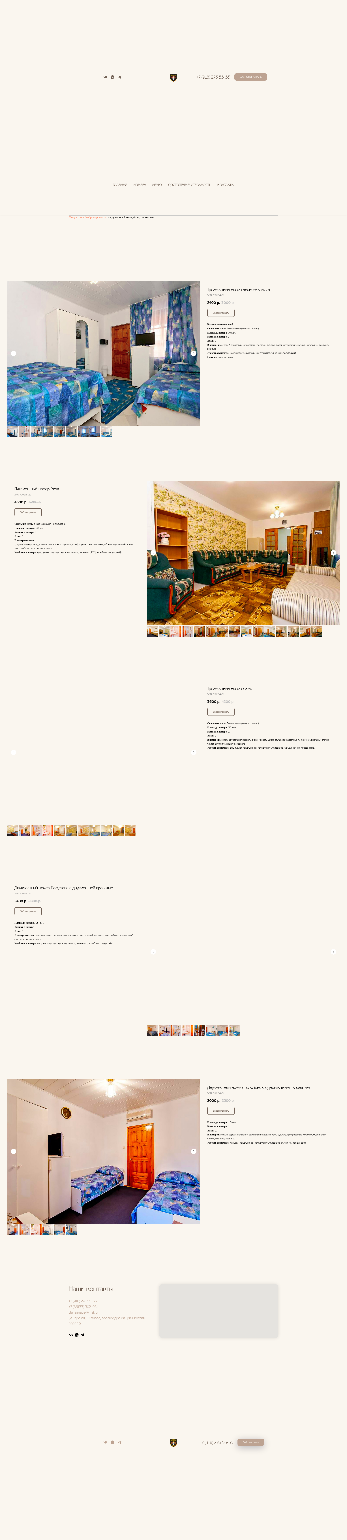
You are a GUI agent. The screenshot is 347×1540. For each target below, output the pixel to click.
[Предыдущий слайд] (13, 353)
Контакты (225, 185)
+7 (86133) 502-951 (83, 1307)
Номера (140, 185)
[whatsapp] (112, 78)
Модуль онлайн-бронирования (87, 217)
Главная (120, 185)
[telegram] (119, 78)
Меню (157, 185)
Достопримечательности (189, 185)
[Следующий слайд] (193, 353)
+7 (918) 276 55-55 (213, 77)
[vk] (105, 78)
